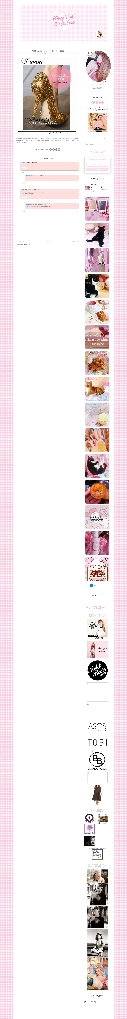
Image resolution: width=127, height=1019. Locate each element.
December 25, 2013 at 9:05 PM (40, 175)
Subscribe (97, 169)
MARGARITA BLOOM (66, 1013)
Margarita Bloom (30, 175)
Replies (23, 172)
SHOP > (86, 44)
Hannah (23, 162)
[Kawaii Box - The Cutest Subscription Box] (97, 848)
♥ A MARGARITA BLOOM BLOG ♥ (40, 44)
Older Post (75, 242)
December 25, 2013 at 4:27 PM (33, 189)
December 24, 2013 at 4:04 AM (31, 162)
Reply (24, 168)
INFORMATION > (66, 44)
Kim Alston (24, 189)
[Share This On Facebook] (50, 150)
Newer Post (20, 242)
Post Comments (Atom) (25, 244)
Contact (95, 44)
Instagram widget (97, 589)
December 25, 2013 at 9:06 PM (40, 204)
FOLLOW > (78, 44)
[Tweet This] (53, 150)
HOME (56, 44)
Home (48, 242)
